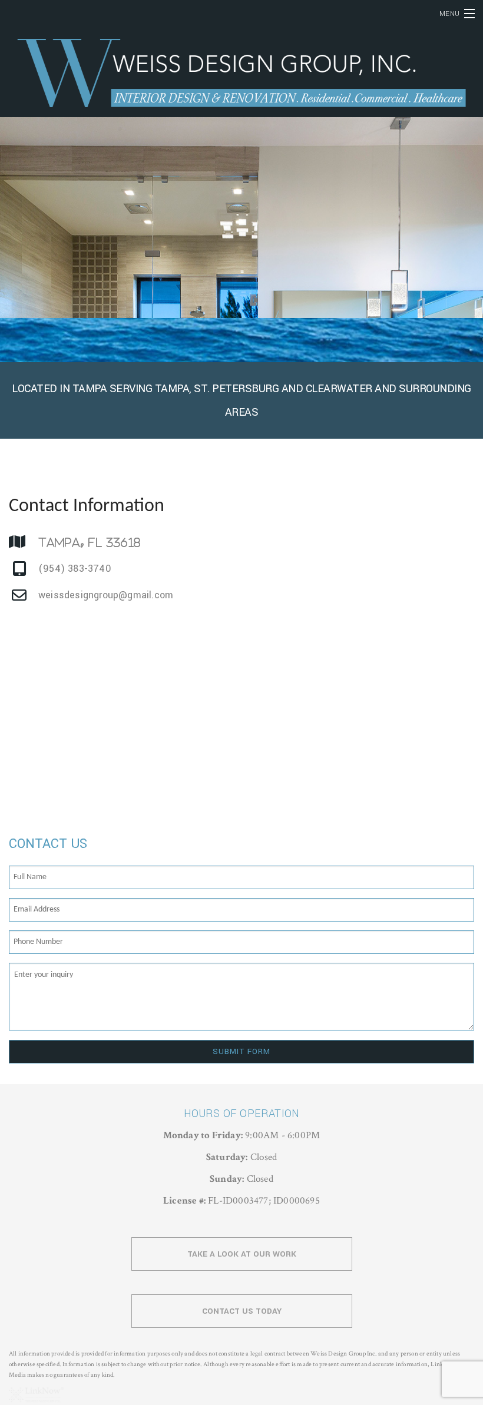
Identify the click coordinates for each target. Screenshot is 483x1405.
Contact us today (242, 1311)
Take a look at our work (241, 1254)
